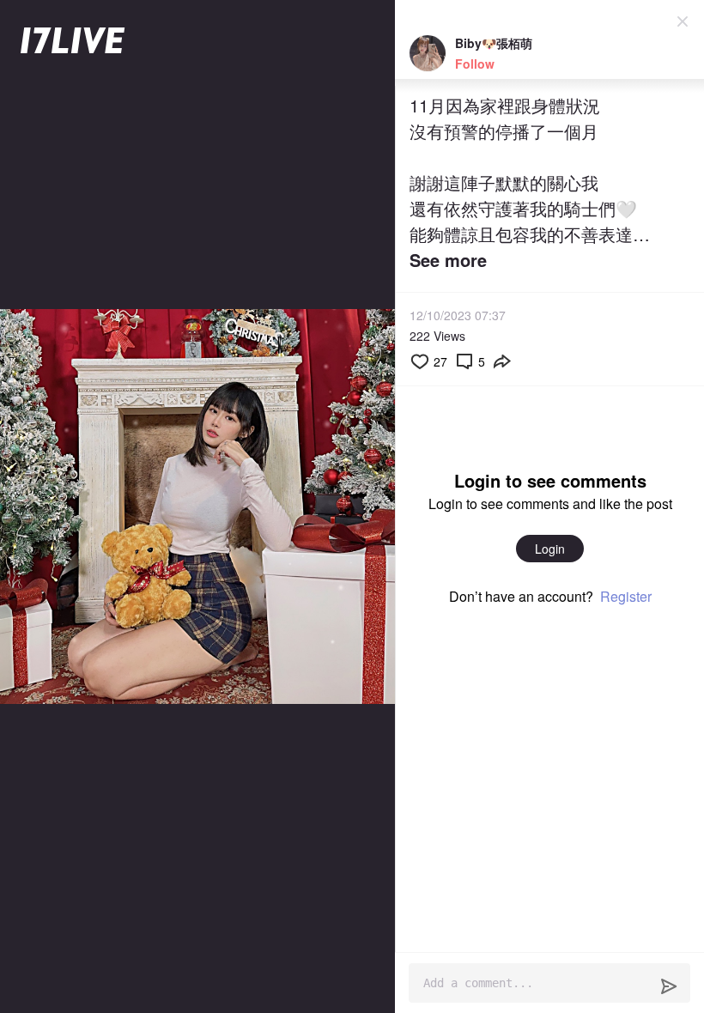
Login (550, 548)
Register (626, 596)
